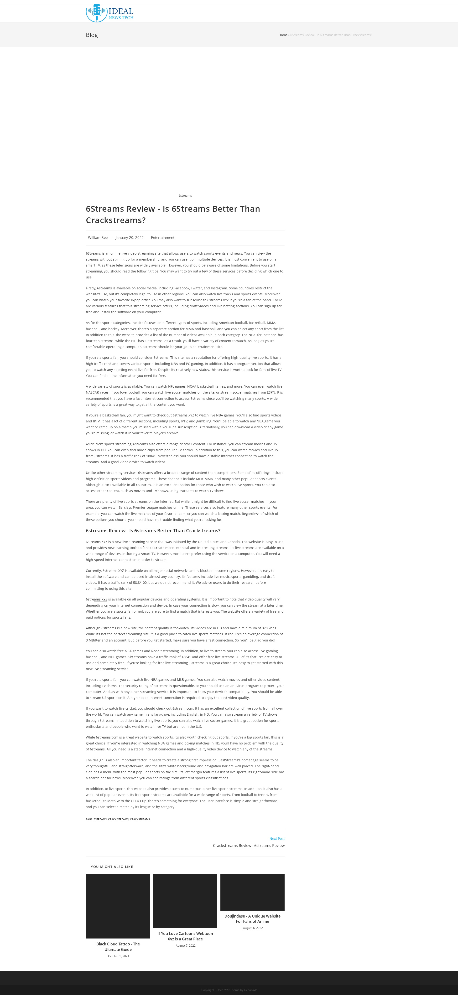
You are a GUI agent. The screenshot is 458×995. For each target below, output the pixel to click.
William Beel (98, 237)
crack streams (118, 819)
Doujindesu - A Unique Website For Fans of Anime (252, 918)
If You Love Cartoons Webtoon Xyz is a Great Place (185, 936)
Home (283, 35)
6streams (104, 288)
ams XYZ (100, 599)
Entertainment (162, 237)
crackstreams (140, 819)
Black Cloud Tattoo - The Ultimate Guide (118, 946)
